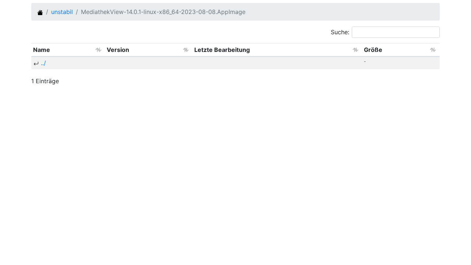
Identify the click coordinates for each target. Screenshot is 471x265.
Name (41, 49)
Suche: (340, 32)
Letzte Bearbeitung (222, 49)
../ (43, 63)
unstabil (62, 11)
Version (118, 49)
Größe (373, 49)
